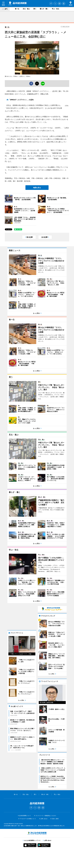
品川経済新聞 (17, 3)
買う (34, 9)
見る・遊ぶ (26, 9)
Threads (63, 3)
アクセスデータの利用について (28, 818)
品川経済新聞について (25, 815)
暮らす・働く (44, 9)
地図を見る (37, 188)
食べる (17, 9)
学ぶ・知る (55, 9)
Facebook (51, 3)
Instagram (59, 3)
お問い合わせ (43, 818)
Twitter (55, 3)
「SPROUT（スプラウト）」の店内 (21, 100)
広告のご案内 (55, 818)
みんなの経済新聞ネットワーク (37, 833)
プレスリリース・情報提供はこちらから (45, 815)
